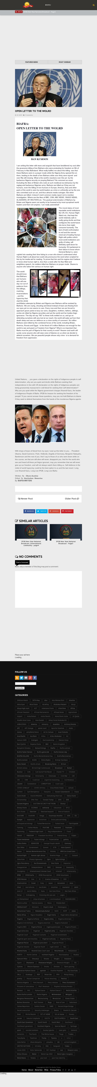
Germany (68, 843)
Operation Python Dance (26, 971)
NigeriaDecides (23, 931)
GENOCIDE (35, 843)
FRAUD (19, 835)
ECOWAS (34, 808)
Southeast (69, 1022)
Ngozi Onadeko (36, 915)
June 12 (19, 891)
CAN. (29, 772)
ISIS (64, 879)
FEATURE (46, 828)
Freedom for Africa (45, 835)
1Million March (22, 700)
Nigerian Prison (58, 943)
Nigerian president (40, 943)
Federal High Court (36, 831)
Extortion (42, 820)
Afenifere (62, 708)
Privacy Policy (55, 1070)
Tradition (33, 1038)
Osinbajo (29, 974)
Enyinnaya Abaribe (56, 816)
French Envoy (62, 835)
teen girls (62, 1030)
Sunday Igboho (48, 1030)
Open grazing (69, 967)
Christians (52, 776)
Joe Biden (42, 887)
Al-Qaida (76, 716)
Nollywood (72, 951)
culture (71, 788)
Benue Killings (40, 748)
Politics (64, 979)
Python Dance (40, 990)
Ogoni (19, 963)
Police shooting (50, 979)
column (19, 784)
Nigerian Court (22, 935)
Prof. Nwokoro (44, 986)
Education (57, 808)
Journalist (66, 887)
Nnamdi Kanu (22, 951)
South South (42, 1022)
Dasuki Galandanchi (62, 792)
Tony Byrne (21, 1038)
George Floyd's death (52, 843)
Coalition (36, 780)
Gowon (45, 847)
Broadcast (59, 768)
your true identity (58, 1058)
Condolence (31, 784)
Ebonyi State (22, 808)
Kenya (19, 895)
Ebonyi (63, 804)
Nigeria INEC (22, 927)
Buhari (69, 768)
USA (47, 1046)
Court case (59, 784)
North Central (32, 955)
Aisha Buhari (31, 716)
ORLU (19, 974)
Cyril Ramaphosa (33, 792)
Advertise (39, 1070)
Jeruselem (61, 883)
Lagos (62, 895)
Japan (50, 883)
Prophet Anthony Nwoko (63, 986)
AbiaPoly (45, 704)
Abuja (73, 704)
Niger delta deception (69, 915)
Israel (33, 883)
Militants (35, 907)
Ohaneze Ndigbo (63, 963)
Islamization (22, 883)
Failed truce (59, 823)
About (30, 1070)
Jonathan (54, 887)
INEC (49, 867)
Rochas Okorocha (23, 1002)
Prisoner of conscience (25, 986)
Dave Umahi (21, 796)
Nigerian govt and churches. (27, 939)
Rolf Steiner (38, 1002)
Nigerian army (50, 931)
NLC (64, 947)
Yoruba (33, 1058)
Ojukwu (20, 967)
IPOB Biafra (29, 875)
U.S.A (68, 1038)
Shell (19, 1014)
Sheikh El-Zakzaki (70, 1010)
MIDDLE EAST (22, 907)
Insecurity (70, 867)
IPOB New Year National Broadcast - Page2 (40, 11)
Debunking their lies (54, 796)
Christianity (39, 776)
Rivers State (70, 998)
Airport (19, 716)
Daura (77, 792)
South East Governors (25, 1022)
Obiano (46, 959)
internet (59, 871)
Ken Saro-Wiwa (70, 891)
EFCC (68, 808)
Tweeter (43, 511)
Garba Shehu (21, 843)
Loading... (18, 657)
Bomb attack (35, 764)
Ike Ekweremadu (40, 863)
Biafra (53, 748)
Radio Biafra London (24, 994)
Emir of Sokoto (64, 812)
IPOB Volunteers (62, 875)
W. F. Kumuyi (51, 1050)
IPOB (19, 875)
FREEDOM (30, 835)
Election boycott (47, 812)
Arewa (19, 732)
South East (74, 1018)
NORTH (19, 955)
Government (33, 847)
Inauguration (22, 867)
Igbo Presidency (23, 863)
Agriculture (72, 712)
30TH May (36, 700)
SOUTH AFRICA (59, 1018)
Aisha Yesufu (45, 716)
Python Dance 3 (55, 990)
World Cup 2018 (46, 1054)
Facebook (30, 511)
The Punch (33, 1034)
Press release (53, 982)
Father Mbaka (33, 828)
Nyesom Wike (22, 959)
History (53, 851)
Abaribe (72, 700)
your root (43, 1058)
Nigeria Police (36, 927)
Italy (42, 883)
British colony (22, 768)
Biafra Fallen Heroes (24, 752)
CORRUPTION (46, 784)
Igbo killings (60, 859)
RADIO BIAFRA (71, 990)
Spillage (73, 1026)
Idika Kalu (21, 859)
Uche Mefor (21, 1042)
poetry (19, 979)
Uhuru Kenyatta (36, 1042)
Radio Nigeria (42, 994)
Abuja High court (23, 708)
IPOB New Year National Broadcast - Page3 (66, 542)
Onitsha (56, 967)
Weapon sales (73, 1050)
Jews (71, 883)
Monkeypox (62, 907)
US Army (38, 1046)
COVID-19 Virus (39, 788)
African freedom (23, 712)
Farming (20, 828)
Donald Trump (48, 800)
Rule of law (60, 1002)
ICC (66, 855)
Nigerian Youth (39, 947)
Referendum (56, 994)
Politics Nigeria (23, 982)
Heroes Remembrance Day (36, 851)
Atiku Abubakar (56, 736)
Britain (63, 764)
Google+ (55, 511)
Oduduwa (67, 959)
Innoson (59, 867)
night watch (54, 947)
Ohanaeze (30, 963)
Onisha (46, 967)
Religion (69, 994)
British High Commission (41, 768)
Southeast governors (25, 1026)
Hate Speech (66, 847)
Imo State (55, 863)
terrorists (20, 1034)
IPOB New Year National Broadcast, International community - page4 (31, 543)
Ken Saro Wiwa (54, 891)
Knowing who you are (47, 895)
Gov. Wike (20, 847)
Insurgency (21, 871)
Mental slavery (37, 903)
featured (57, 828)
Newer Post (27, 498)
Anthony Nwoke (70, 724)
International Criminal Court (40, 871)
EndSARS (32, 816)
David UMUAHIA (36, 796)
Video (67, 1046)
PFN (57, 974)
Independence (37, 867)
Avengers (34, 740)
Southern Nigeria (43, 1026)
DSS (67, 800)
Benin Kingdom (59, 744)
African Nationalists (41, 712)
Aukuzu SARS (22, 740)
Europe (19, 820)
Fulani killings (39, 839)
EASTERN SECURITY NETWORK (44, 804)
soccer (19, 1018)
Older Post (71, 498)
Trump (44, 1038)
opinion (43, 971)
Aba (45, 700)
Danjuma (47, 792)
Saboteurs (73, 1002)
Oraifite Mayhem (57, 971)
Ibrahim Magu (55, 855)
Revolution (57, 998)
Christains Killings (24, 776)
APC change (29, 728)
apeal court (42, 728)
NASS (56, 911)
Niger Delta (51, 915)
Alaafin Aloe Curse (24, 720)
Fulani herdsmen (23, 839)
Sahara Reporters (23, 1006)
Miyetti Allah (48, 907)
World (34, 1054)
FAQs (46, 1070)
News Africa (21, 915)
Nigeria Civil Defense (25, 923)
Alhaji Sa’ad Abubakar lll (58, 720)
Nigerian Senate (23, 947)
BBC (47, 744)
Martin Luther (22, 903)
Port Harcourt (38, 982)
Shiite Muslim (31, 1014)
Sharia (56, 1010)
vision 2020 (21, 1050)
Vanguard (56, 1046)
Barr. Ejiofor (21, 744)
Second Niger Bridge (66, 1006)
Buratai (19, 772)
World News (21, 1058)
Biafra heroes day (60, 752)
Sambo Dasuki (39, 1006)
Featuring (20, 831)
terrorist (74, 1030)
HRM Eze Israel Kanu (67, 851)
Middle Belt (60, 903)
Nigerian (36, 931)
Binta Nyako (46, 760)
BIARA (34, 760)
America (34, 724)
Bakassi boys (63, 740)
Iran (32, 879)
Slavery (71, 1014)
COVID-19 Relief (23, 788)
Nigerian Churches (66, 931)
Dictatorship (22, 800)
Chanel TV (60, 772)
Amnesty (45, 724)
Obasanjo (35, 959)
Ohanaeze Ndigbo (45, 963)
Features (68, 828)
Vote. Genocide (36, 1050)
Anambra (56, 724)
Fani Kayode (73, 823)
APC (18, 728)
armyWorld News (32, 732)
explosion (31, 820)
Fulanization (54, 839)
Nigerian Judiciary (49, 939)
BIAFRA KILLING (23, 756)
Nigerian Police (23, 943)
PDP (38, 974)
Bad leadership (48, 740)
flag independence (55, 831)
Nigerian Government (59, 935)
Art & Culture (48, 732)
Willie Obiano (22, 1054)
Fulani (74, 835)
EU (76, 816)
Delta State (71, 796)
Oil (75, 963)
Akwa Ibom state (61, 716)
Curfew (19, 792)
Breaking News (50, 764)
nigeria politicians (53, 927)
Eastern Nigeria (23, 804)
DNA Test (34, 800)
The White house (47, 1034)
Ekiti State (21, 812)
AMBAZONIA (21, 724)
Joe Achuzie (30, 887)
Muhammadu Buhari (42, 911)
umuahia (49, 1042)
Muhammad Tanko (24, 911)
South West (56, 1022)
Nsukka (76, 955)
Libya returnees (39, 899)
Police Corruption (33, 979)
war (61, 1050)
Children (72, 772)
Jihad (19, 887)
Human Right (22, 855)
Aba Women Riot (58, 700)
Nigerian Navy (65, 939)
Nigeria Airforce (33, 919)
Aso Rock (33, 736)
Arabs (71, 728)
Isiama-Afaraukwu (52, 879)
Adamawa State (48, 708)
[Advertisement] (48, 38)
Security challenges (42, 1010)
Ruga (50, 1002)
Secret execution (23, 1010)
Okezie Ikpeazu (33, 967)
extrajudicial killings (25, 823)
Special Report (60, 1026)
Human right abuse (38, 855)
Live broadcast (55, 899)
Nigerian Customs (39, 935)
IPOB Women (22, 879)
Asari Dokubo (63, 732)
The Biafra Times (55, 1067)
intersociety (71, 871)
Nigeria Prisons (70, 927)
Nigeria (20, 919)
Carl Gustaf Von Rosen (43, 772)
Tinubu (70, 1034)
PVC (28, 990)
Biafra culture (65, 748)
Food (69, 831)
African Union (59, 712)
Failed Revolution (44, 823)
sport (19, 1030)
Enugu (42, 816)
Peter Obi (48, 974)
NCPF (65, 911)
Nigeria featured (61, 923)
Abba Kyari (21, 704)
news (74, 911)
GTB (54, 847)
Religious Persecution (25, 998)
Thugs (61, 1034)
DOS (59, 800)
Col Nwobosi (69, 780)
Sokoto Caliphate (33, 1018)
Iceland (75, 855)
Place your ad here (22, 655)
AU (67, 736)
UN (58, 1042)
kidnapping (30, 895)
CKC (18, 780)
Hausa (19, 851)
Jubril (76, 887)
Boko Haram (21, 764)
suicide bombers (32, 1030)
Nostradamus (64, 955)
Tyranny (54, 1038)
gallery (66, 839)
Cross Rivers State (57, 788)
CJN (73, 776)
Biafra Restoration (64, 756)
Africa (72, 708)
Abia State (34, 704)
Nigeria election (44, 923)
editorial (45, 808)
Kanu (43, 891)
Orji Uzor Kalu (73, 971)
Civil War (64, 776)
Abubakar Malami (60, 704)
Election (33, 812)
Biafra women (22, 760)
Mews (49, 903)
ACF (35, 708)
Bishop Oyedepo (61, 760)
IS (39, 879)
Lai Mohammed (23, 899)
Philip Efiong (69, 974)
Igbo (49, 859)
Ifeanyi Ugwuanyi (35, 859)
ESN (68, 816)
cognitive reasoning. (52, 780)
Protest (20, 990)
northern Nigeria (48, 955)
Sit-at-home (59, 1014)
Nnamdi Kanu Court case (41, 951)
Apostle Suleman (57, 728)
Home (24, 1070)
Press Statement (69, 982)
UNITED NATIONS (23, 1046)
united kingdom (70, 1042)
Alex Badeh (39, 720)
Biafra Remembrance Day (43, 756)
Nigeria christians (64, 919)
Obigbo (56, 959)
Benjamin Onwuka (23, 748)
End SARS (20, 816)
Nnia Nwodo (59, 951)
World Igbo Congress (65, 1054)
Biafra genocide (43, 752)
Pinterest (68, 511)
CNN (26, 780)
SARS (51, 1006)
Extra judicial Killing (58, 820)
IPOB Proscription (45, 875)
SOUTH (47, 1018)
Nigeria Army (49, 919)
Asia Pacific (21, 736)
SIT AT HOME (45, 1014)
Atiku (43, 736)
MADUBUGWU (70, 899)
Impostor (67, 863)
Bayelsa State (35, 744)
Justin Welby (31, 891)
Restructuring (43, 998)
